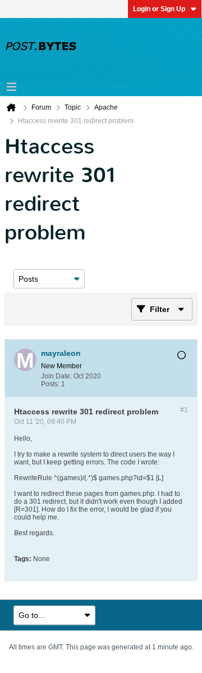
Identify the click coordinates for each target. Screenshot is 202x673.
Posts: (50, 384)
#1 (184, 410)
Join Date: (56, 376)
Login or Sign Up (159, 9)
